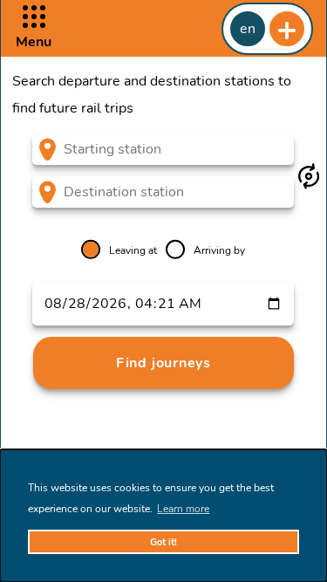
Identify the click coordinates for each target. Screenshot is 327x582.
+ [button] (286, 28)
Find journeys (163, 363)
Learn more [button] (183, 509)
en (247, 28)
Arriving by (219, 250)
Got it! (163, 542)
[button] (33, 28)
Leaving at (133, 250)
